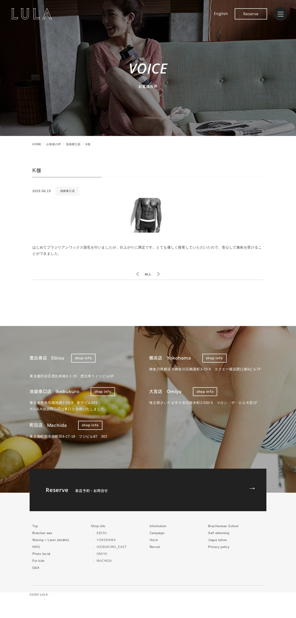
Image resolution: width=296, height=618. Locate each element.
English (221, 13)
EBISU (102, 533)
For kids (38, 561)
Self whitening (218, 533)
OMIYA (102, 554)
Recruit (155, 547)
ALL (148, 274)
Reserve (250, 13)
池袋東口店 (67, 191)
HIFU (36, 547)
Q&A (35, 567)
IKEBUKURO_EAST (112, 547)
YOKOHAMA (106, 540)
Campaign (157, 533)
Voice (154, 540)
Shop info (98, 526)
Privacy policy (219, 547)
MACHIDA (104, 561)
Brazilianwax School (223, 526)
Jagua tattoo (217, 540)
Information (158, 526)
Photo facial (41, 554)
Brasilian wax (42, 533)
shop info (83, 358)
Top (35, 526)
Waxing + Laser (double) (50, 540)
